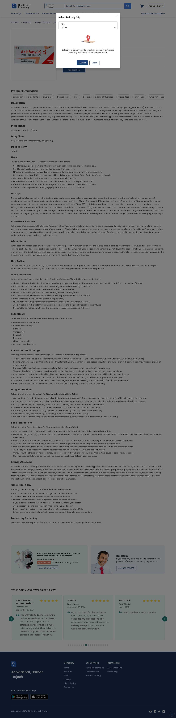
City (63, 24)
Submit (82, 62)
